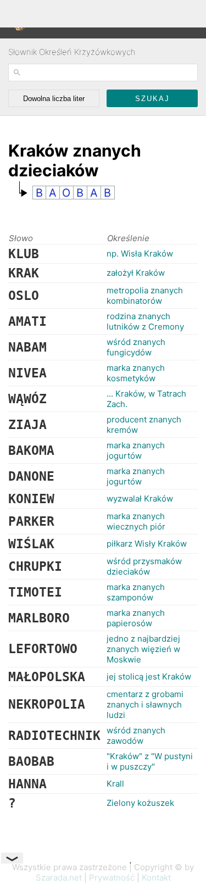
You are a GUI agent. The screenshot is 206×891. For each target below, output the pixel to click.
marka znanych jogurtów (136, 450)
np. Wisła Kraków (140, 253)
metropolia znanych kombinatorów (145, 295)
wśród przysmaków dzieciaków (144, 566)
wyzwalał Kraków (140, 498)
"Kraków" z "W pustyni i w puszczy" (150, 761)
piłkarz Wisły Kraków (147, 543)
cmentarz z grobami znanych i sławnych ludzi (145, 704)
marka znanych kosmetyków (136, 373)
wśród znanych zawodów (136, 735)
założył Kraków (136, 273)
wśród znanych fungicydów (136, 347)
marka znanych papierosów (136, 618)
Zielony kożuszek (140, 803)
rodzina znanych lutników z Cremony (145, 321)
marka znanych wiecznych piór (136, 521)
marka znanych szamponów (136, 592)
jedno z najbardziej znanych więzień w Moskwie (143, 649)
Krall (115, 783)
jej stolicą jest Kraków (149, 676)
